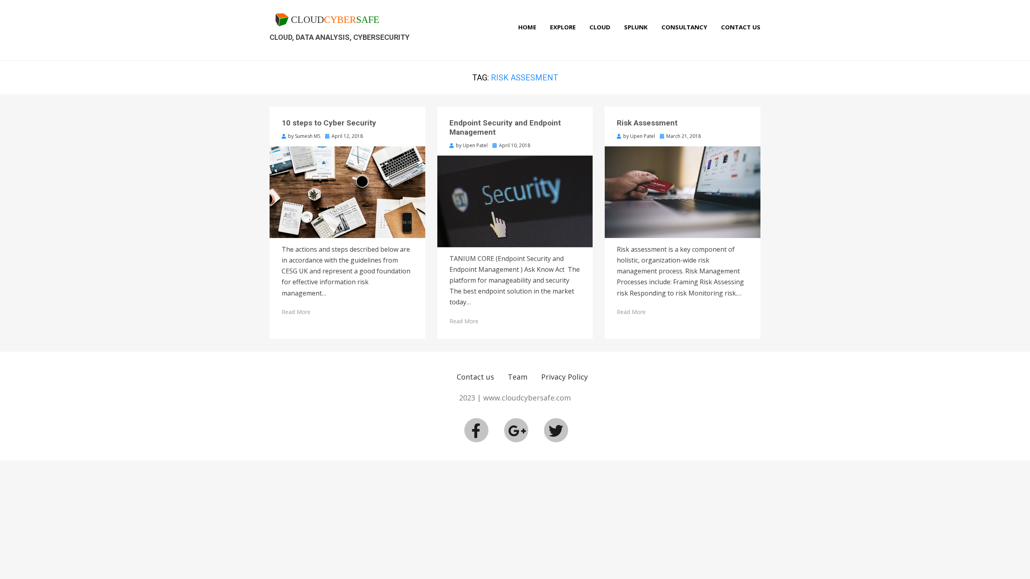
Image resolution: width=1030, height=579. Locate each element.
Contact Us (740, 27)
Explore (563, 27)
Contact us (475, 377)
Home (527, 27)
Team (517, 377)
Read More (296, 312)
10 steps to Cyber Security (329, 122)
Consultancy (684, 27)
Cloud (599, 27)
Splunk (636, 27)
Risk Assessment (647, 122)
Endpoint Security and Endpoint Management (505, 127)
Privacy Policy (564, 377)
